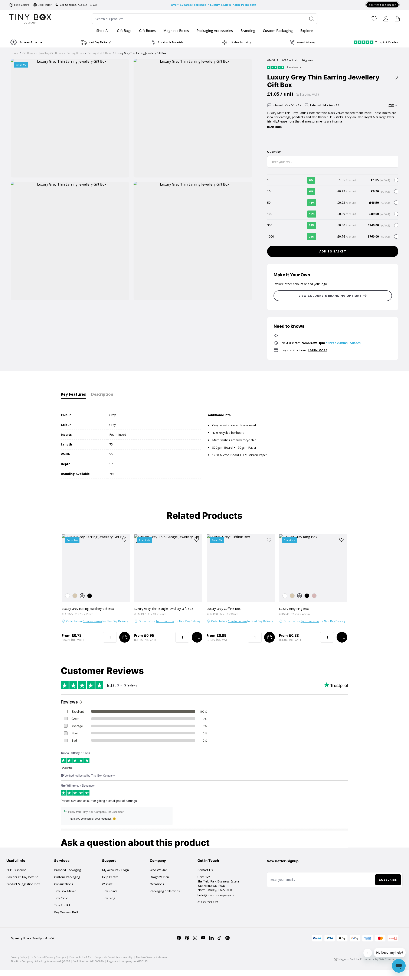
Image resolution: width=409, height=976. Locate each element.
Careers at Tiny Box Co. (22, 877)
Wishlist (107, 884)
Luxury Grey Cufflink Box (224, 609)
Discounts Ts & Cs (80, 957)
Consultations (63, 884)
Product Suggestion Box (23, 884)
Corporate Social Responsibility (113, 957)
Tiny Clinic (61, 898)
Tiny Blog (108, 898)
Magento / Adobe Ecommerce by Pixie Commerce (368, 959)
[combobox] (204, 18)
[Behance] (227, 938)
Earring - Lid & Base (99, 53)
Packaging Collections (165, 891)
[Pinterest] (187, 938)
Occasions (157, 884)
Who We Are (158, 870)
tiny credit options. (304, 350)
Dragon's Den (159, 877)
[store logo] (30, 19)
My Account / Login (115, 870)
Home (14, 53)
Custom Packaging (67, 877)
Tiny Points (109, 891)
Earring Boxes (75, 53)
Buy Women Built (66, 912)
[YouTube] (203, 938)
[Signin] (386, 19)
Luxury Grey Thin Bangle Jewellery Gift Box (163, 609)
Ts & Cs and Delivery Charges (48, 957)
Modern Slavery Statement (152, 957)
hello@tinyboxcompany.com (216, 895)
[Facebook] (179, 938)
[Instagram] (195, 938)
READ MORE (274, 127)
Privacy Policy (19, 957)
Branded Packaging (67, 870)
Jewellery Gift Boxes (51, 53)
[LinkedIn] (211, 938)
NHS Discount (16, 870)
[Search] (313, 18)
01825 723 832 (207, 902)
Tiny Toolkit (62, 905)
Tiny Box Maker (65, 891)
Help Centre (110, 877)
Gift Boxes (28, 53)
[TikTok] (219, 938)
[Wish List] (374, 19)
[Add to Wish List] (395, 77)
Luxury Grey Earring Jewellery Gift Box (88, 609)
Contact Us (205, 870)
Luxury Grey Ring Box (294, 609)
